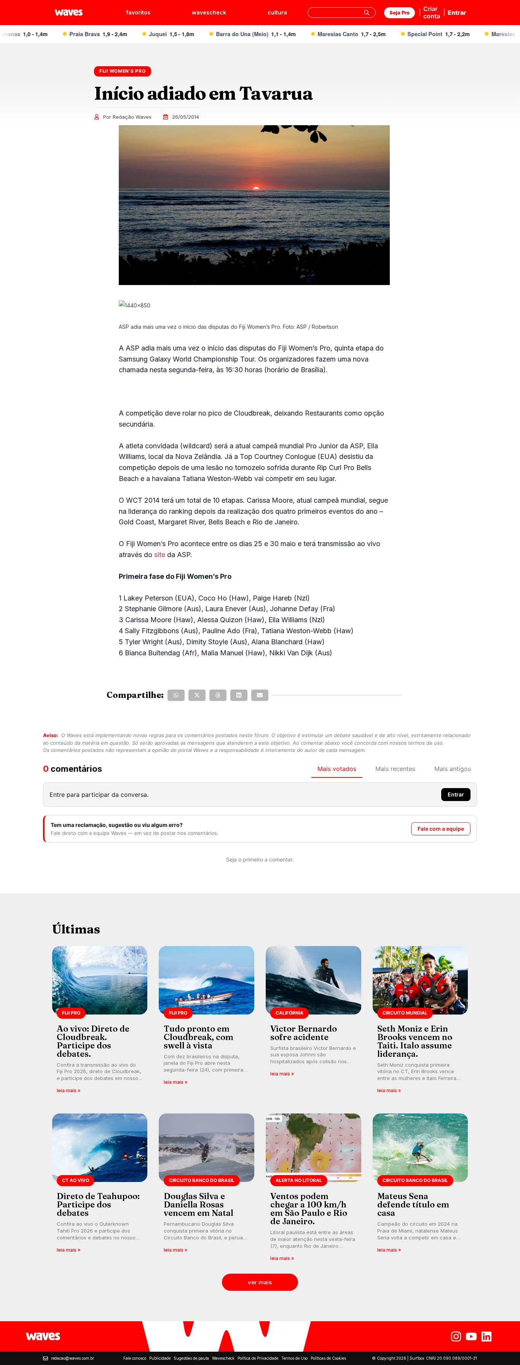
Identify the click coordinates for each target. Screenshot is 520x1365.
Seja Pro (399, 13)
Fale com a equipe (441, 828)
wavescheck (209, 12)
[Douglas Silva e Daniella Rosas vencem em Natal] (206, 1189)
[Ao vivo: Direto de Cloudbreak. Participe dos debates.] (100, 1022)
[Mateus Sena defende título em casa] (420, 1189)
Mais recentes (395, 768)
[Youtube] (471, 1336)
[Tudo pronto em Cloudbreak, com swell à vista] (206, 1022)
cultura (277, 12)
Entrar (457, 12)
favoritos (138, 12)
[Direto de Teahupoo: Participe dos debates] (100, 1189)
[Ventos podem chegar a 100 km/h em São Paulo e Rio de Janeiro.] (313, 1189)
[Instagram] (456, 1336)
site (159, 555)
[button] (176, 695)
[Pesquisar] (366, 12)
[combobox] (342, 12)
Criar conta (431, 12)
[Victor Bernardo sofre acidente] (313, 1022)
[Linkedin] (486, 1336)
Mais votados (336, 768)
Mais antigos (452, 768)
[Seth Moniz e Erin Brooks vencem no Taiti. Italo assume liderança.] (420, 1022)
